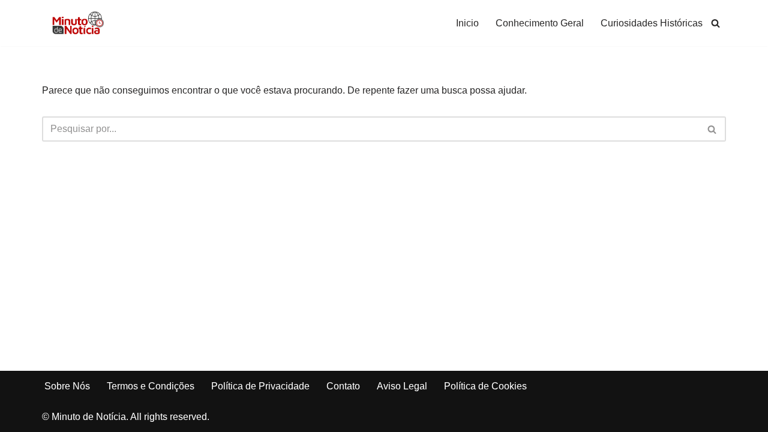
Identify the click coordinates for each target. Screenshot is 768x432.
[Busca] (715, 23)
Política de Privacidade (260, 386)
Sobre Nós (67, 386)
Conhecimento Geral (540, 23)
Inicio (467, 23)
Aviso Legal (402, 386)
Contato (343, 386)
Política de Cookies (485, 386)
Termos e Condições (150, 386)
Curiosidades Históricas (652, 23)
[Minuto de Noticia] (78, 23)
